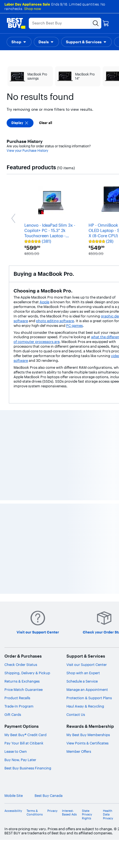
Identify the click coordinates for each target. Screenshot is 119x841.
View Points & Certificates (87, 743)
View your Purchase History (27, 150)
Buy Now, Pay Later (20, 759)
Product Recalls (17, 698)
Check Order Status (20, 664)
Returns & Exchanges (22, 681)
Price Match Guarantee (23, 689)
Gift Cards (12, 714)
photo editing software (55, 321)
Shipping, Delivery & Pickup (27, 673)
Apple (44, 302)
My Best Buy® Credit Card (25, 735)
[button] (19, 42)
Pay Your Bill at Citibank (23, 743)
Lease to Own (15, 751)
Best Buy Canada (49, 796)
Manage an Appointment (87, 689)
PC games (74, 325)
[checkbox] (20, 122)
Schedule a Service (82, 681)
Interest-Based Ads (69, 812)
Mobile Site (13, 796)
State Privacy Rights (87, 814)
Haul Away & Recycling (85, 706)
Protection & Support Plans (89, 698)
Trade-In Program (18, 706)
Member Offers (78, 751)
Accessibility (13, 811)
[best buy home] (16, 23)
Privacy (52, 811)
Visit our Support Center (86, 664)
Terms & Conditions (35, 812)
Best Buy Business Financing (27, 768)
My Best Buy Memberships (88, 735)
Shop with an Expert (83, 673)
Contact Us (75, 714)
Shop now (32, 8)
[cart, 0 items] (105, 23)
